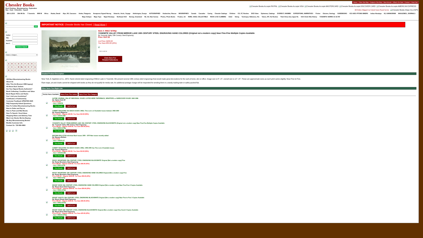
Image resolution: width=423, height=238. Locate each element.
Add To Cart (71, 106)
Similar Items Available (51, 94)
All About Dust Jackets (14, 86)
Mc (22, 67)
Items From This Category (88, 94)
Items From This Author (69, 94)
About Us (9, 82)
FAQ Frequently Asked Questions (18, 103)
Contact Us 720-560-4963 (15, 125)
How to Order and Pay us (15, 108)
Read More (99, 24)
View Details (58, 106)
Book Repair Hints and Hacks (17, 94)
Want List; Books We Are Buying (18, 118)
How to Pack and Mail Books (17, 111)
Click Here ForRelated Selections (110, 59)
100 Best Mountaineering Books (18, 79)
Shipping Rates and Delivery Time (19, 115)
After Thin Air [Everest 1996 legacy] (19, 84)
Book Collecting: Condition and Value (20, 91)
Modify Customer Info (14, 123)
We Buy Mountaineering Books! (18, 120)
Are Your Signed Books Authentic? (19, 89)
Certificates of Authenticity (16, 98)
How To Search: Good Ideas (16, 113)
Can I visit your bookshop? (16, 96)
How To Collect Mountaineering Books (20, 106)
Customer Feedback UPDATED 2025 (19, 101)
